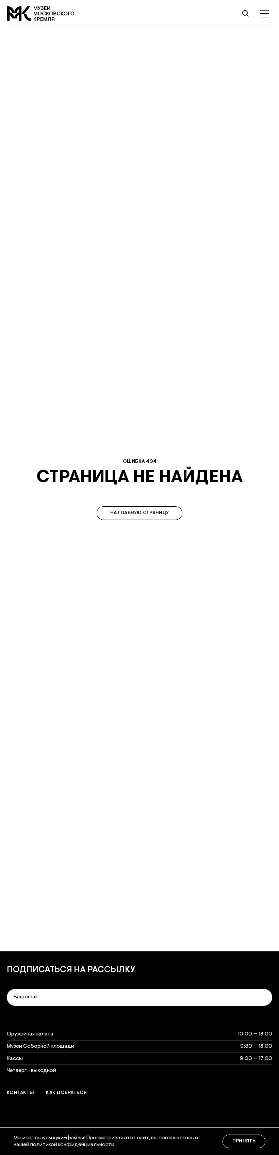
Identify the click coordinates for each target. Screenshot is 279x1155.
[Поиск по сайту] (245, 13)
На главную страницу (139, 513)
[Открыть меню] (264, 13)
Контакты (20, 1093)
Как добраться (66, 1093)
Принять (244, 1141)
